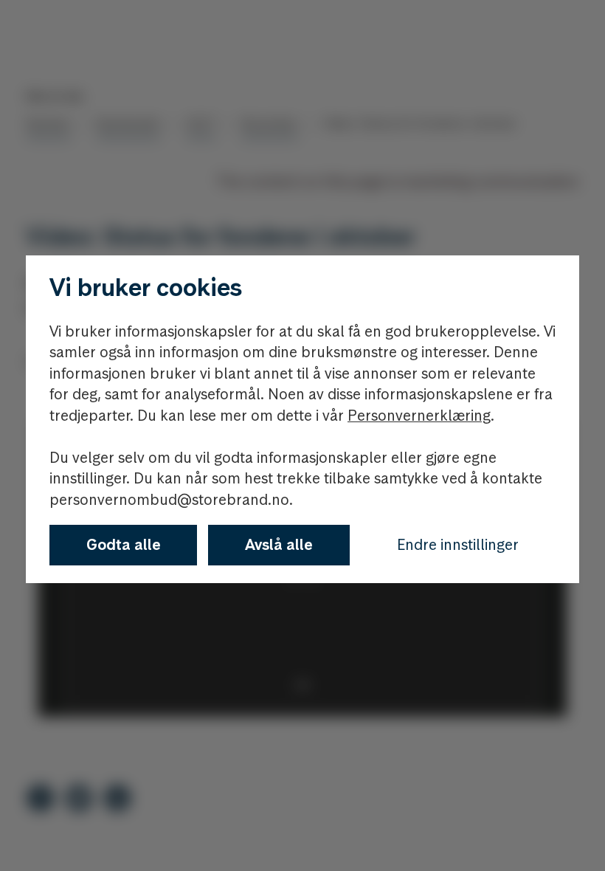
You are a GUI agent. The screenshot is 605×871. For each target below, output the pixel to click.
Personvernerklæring (419, 415)
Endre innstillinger (458, 544)
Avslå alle (279, 544)
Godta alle (123, 544)
